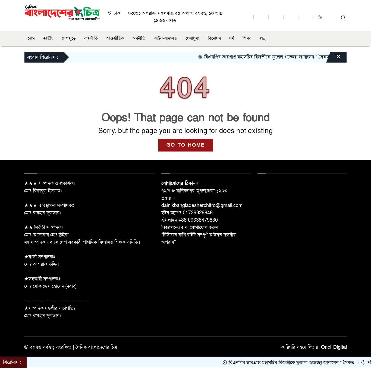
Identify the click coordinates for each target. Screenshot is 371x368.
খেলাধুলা (192, 38)
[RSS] (321, 17)
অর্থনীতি (139, 38)
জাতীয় (48, 38)
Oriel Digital (334, 347)
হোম (31, 38)
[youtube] (305, 17)
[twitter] (260, 17)
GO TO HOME (185, 145)
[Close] (333, 58)
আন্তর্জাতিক (115, 38)
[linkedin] (290, 17)
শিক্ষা (247, 38)
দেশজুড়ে (69, 38)
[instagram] (275, 17)
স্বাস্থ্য (263, 38)
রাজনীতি (91, 38)
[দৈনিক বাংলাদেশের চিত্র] (62, 12)
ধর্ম (231, 38)
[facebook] (246, 17)
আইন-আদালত (165, 38)
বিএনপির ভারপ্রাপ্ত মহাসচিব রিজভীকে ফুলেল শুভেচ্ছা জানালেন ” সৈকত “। (263, 57)
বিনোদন (214, 38)
